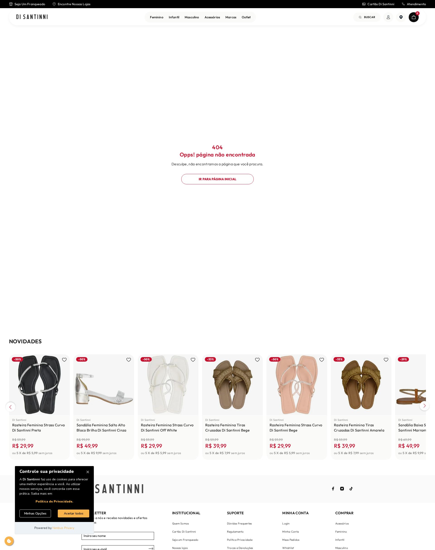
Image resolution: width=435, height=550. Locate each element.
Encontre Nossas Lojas (74, 4)
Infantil (174, 17)
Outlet (246, 17)
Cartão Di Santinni (380, 4)
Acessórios (212, 17)
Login (286, 523)
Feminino (156, 17)
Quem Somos (180, 523)
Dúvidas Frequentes (239, 523)
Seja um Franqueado (185, 539)
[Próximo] (424, 406)
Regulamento (235, 531)
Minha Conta (290, 531)
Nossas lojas (180, 548)
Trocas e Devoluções (240, 548)
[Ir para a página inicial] (32, 17)
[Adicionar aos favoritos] (64, 360)
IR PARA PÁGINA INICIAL (217, 179)
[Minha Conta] (388, 17)
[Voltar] (11, 406)
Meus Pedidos (290, 539)
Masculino (192, 17)
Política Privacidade (239, 539)
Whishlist (288, 548)
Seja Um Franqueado (29, 4)
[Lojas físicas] (401, 17)
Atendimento (416, 4)
